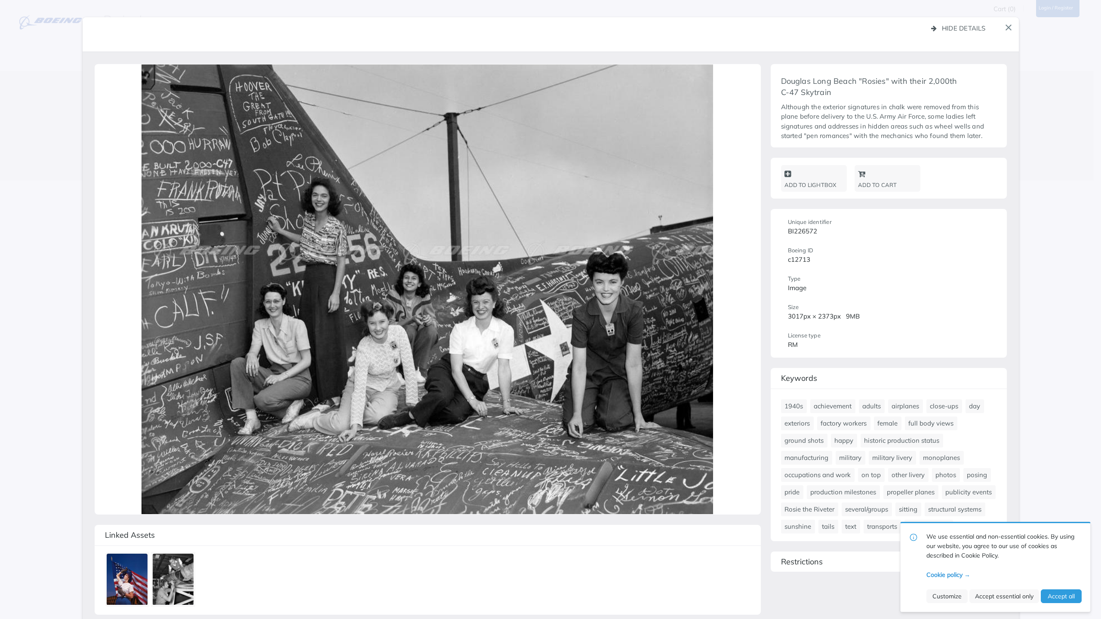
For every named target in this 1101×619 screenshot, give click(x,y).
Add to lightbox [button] (810, 184)
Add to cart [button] (877, 184)
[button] (1008, 27)
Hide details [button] (964, 28)
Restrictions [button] (802, 562)
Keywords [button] (799, 378)
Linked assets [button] (130, 535)
